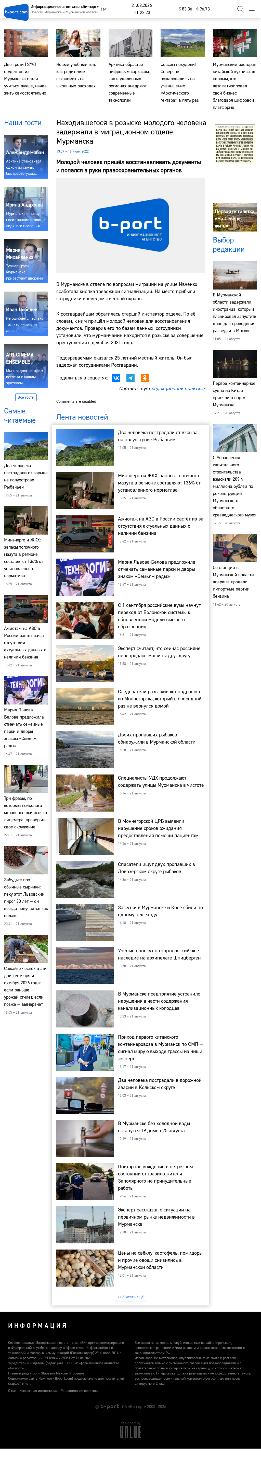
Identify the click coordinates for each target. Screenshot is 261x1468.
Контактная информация (38, 1391)
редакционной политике (178, 388)
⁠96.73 (203, 9)
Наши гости (23, 123)
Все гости (26, 397)
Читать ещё (133, 1297)
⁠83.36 (185, 9)
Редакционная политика (80, 1391)
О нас (12, 1391)
